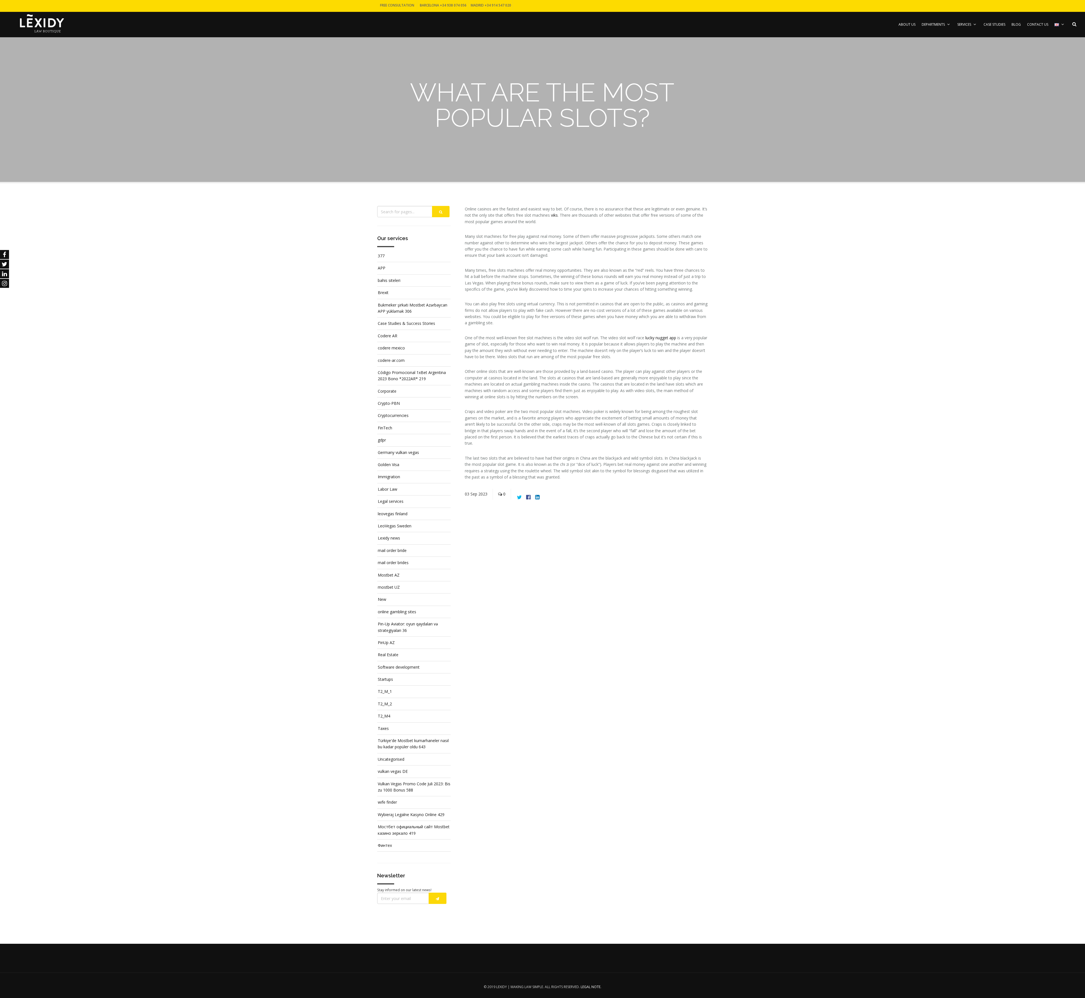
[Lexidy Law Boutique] (41, 23)
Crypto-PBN (389, 403)
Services (964, 24)
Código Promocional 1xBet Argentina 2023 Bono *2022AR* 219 (412, 375)
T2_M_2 (385, 703)
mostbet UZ (389, 587)
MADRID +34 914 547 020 (491, 5)
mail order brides (393, 562)
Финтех (385, 845)
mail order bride (392, 550)
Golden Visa (388, 464)
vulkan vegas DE (393, 771)
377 (381, 255)
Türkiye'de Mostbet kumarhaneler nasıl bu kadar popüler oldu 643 (413, 743)
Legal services (390, 501)
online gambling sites (397, 611)
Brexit (383, 292)
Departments (933, 24)
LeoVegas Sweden (394, 526)
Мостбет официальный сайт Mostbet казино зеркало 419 (414, 830)
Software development (399, 667)
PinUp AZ (386, 642)
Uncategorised (391, 759)
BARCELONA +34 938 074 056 (443, 5)
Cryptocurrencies (393, 415)
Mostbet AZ (389, 575)
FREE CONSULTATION (397, 5)
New (382, 599)
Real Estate (388, 654)
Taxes (383, 728)
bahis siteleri (389, 280)
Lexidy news (389, 538)
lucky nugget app (660, 337)
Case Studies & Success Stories (406, 323)
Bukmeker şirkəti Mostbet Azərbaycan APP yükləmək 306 (412, 308)
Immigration (389, 476)
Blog (1016, 24)
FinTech (385, 427)
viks (554, 215)
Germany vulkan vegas (398, 452)
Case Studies (994, 24)
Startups (385, 679)
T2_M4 (384, 716)
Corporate (387, 391)
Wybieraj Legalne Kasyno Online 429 (411, 814)
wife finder (387, 802)
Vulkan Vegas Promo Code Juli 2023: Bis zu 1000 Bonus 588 (414, 787)
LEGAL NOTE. (591, 986)
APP (381, 268)
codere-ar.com (391, 360)
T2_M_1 (385, 691)
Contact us (1037, 24)
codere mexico (391, 348)
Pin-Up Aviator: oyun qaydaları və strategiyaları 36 (408, 627)
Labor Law (387, 489)
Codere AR (387, 335)
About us (907, 24)
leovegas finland (392, 513)
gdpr (382, 440)
